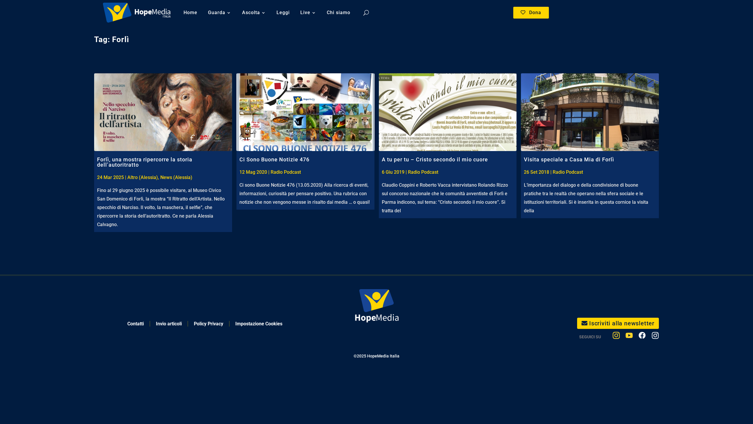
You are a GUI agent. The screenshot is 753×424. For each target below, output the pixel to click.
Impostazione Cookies (258, 324)
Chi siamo (338, 12)
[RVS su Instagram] (655, 337)
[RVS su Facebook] (642, 337)
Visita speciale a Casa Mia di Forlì (569, 159)
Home (190, 12)
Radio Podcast (286, 172)
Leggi (283, 12)
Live (305, 12)
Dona (535, 12)
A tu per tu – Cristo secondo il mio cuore (435, 159)
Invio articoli (169, 324)
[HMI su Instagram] (616, 337)
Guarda (216, 12)
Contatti (135, 324)
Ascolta (251, 12)
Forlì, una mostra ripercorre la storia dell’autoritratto (144, 162)
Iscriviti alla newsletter (621, 323)
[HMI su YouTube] (629, 337)
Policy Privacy (208, 324)
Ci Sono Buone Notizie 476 (274, 159)
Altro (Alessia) (142, 177)
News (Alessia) (176, 177)
